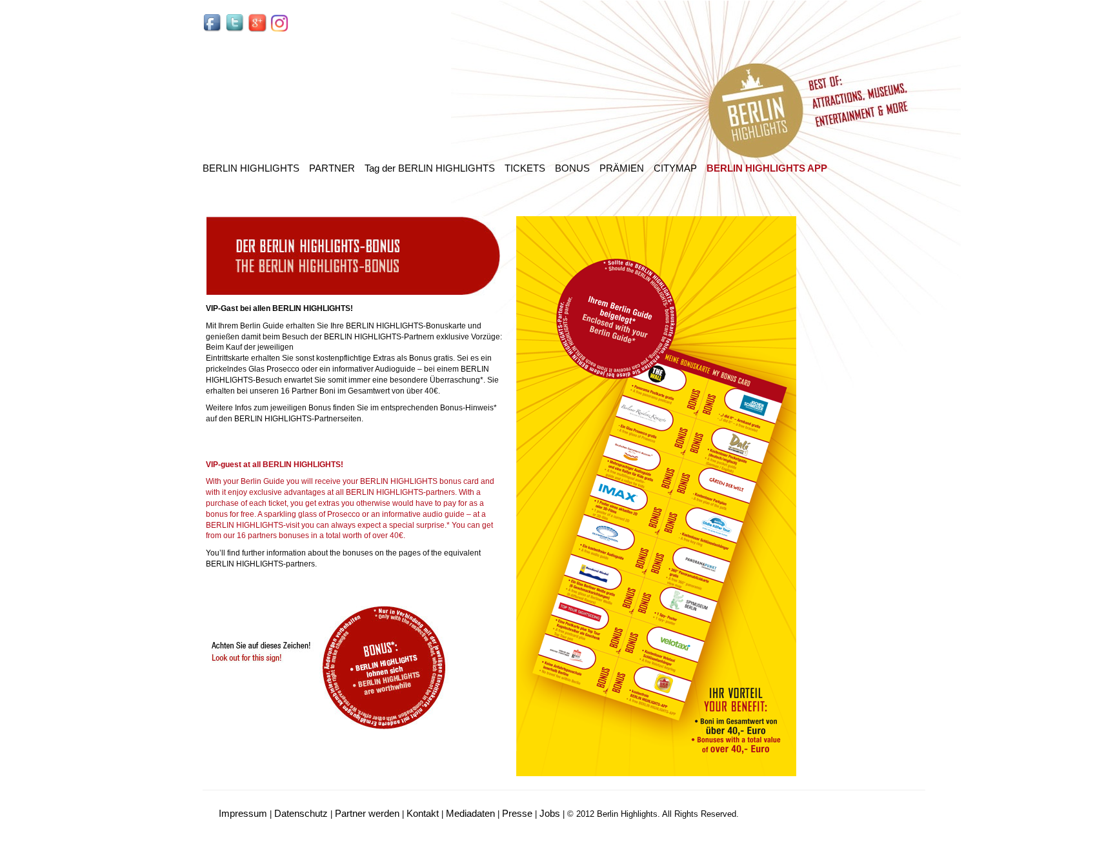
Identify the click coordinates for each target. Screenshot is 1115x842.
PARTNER (332, 168)
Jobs (549, 813)
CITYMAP (675, 168)
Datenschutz (301, 813)
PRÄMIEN (621, 168)
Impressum (243, 813)
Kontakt (423, 813)
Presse (517, 813)
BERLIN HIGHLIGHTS (251, 168)
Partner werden (367, 813)
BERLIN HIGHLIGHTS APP (767, 168)
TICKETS (525, 168)
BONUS (572, 168)
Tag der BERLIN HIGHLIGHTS (430, 168)
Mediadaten (470, 813)
